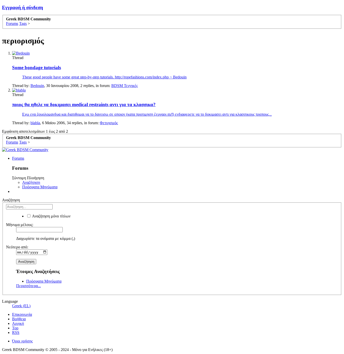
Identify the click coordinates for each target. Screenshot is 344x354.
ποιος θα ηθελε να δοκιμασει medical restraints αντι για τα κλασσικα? (84, 104)
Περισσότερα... (28, 286)
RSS (15, 332)
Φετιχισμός (109, 123)
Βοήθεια (19, 319)
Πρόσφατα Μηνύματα (39, 187)
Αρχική (18, 323)
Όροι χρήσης (22, 341)
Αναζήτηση (31, 182)
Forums (18, 158)
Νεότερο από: (17, 247)
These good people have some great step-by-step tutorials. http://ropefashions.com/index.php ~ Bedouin (104, 77)
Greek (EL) (21, 306)
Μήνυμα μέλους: (19, 225)
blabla (35, 123)
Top (15, 328)
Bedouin (37, 85)
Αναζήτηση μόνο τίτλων (51, 216)
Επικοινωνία (22, 314)
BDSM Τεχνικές (124, 85)
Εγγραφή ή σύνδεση (22, 7)
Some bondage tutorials (36, 67)
